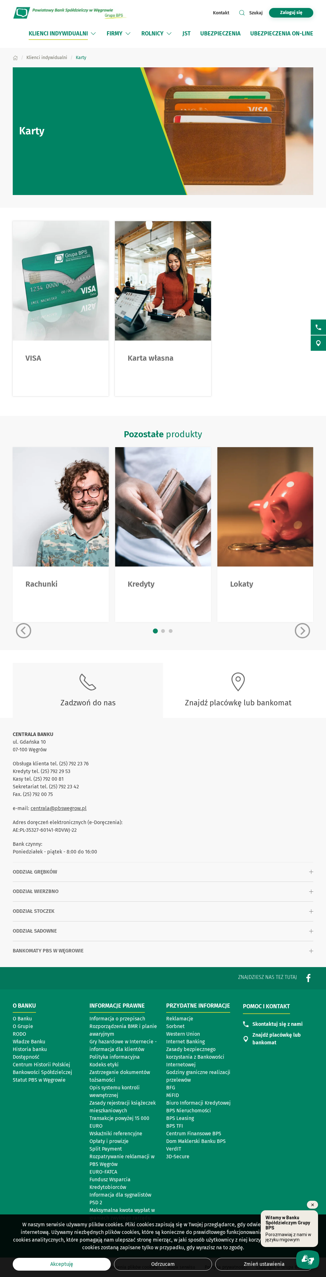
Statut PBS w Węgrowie (39, 1080)
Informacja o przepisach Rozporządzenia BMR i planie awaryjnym (123, 1026)
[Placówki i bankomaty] (318, 343)
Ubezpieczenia (220, 33)
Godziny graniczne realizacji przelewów (198, 1076)
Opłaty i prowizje (109, 1141)
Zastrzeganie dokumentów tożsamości (119, 1076)
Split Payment (105, 1149)
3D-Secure (177, 1156)
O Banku (22, 1019)
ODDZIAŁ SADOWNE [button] (35, 931)
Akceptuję (61, 1264)
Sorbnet (175, 1026)
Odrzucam (163, 1264)
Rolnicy (152, 33)
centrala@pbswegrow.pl (59, 808)
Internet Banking (185, 1042)
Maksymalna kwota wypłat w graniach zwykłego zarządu (122, 1214)
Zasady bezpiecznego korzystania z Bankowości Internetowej (195, 1057)
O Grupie (23, 1026)
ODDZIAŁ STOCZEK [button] (33, 911)
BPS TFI (174, 1126)
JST (186, 33)
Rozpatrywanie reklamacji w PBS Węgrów (121, 1160)
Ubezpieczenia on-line (281, 33)
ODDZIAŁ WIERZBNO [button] (36, 891)
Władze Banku (29, 1042)
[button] (93, 33)
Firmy (115, 33)
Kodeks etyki (104, 1065)
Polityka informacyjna (114, 1057)
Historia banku (30, 1049)
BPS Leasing (180, 1118)
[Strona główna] (15, 57)
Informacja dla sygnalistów (120, 1195)
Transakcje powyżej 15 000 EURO (119, 1122)
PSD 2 (95, 1202)
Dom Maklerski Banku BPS (196, 1141)
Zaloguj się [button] (291, 12)
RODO (19, 1034)
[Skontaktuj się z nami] (318, 327)
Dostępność (26, 1057)
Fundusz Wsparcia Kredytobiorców (110, 1183)
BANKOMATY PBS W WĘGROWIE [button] (48, 951)
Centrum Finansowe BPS (193, 1134)
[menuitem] (63, 33)
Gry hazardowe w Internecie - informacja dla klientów (123, 1045)
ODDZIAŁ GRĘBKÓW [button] (35, 872)
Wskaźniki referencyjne (115, 1134)
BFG (170, 1088)
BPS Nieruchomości (188, 1111)
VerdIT (173, 1149)
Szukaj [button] (256, 13)
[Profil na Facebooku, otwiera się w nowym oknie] (308, 978)
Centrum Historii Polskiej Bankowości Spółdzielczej (42, 1068)
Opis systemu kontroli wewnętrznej (114, 1091)
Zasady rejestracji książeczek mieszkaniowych (122, 1107)
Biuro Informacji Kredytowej (198, 1103)
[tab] (155, 631)
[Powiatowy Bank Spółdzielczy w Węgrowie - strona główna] (70, 12)
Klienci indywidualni (58, 33)
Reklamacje (179, 1019)
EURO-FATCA (103, 1172)
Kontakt (221, 13)
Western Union (183, 1034)
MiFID (172, 1095)
